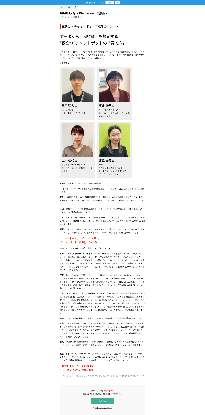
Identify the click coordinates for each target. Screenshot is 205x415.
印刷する (109, 2)
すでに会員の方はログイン (103, 408)
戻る (117, 2)
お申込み (102, 401)
